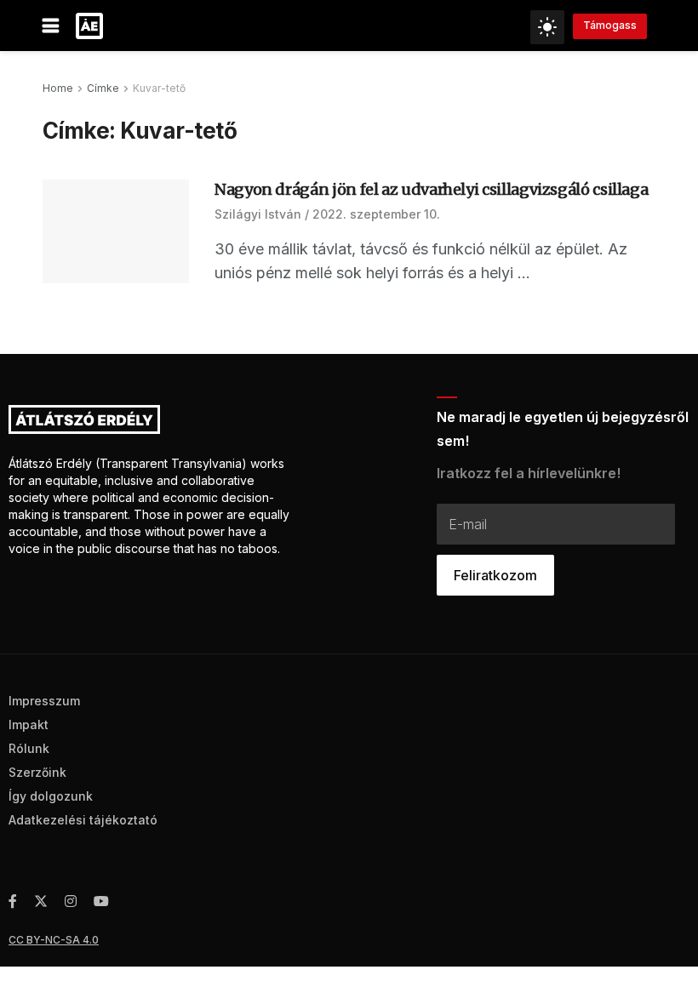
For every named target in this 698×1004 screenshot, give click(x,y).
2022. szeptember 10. (376, 214)
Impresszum (44, 700)
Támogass (610, 25)
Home (58, 88)
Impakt (29, 724)
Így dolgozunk (51, 796)
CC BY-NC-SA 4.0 (54, 939)
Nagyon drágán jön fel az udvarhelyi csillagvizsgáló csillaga (431, 189)
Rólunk (29, 748)
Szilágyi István (258, 214)
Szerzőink (37, 772)
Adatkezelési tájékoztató (83, 820)
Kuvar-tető (159, 88)
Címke (103, 88)
